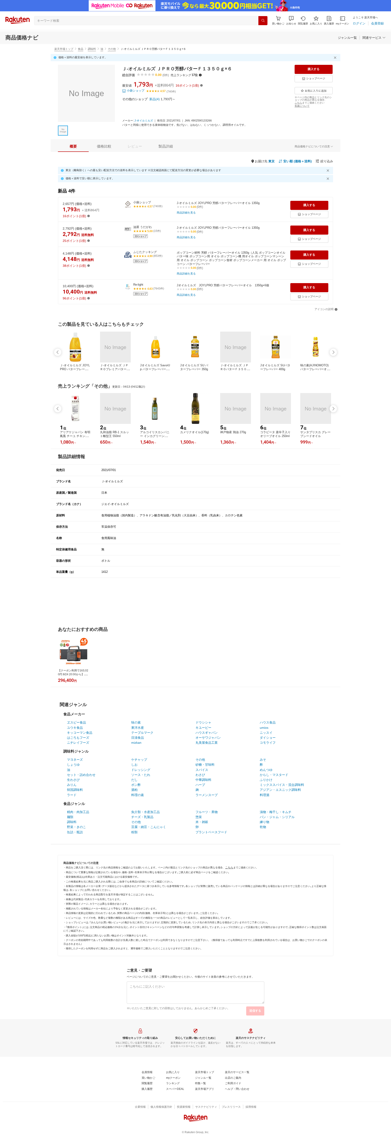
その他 (112, 49)
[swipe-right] (333, 352)
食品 (80, 49)
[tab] (73, 146)
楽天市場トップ (63, 49)
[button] (291, 20)
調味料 (92, 49)
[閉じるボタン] (335, 57)
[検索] (262, 20)
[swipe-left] (57, 352)
